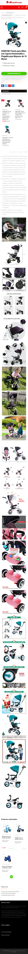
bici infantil (5, 82)
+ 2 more (11, 848)
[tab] (14, 91)
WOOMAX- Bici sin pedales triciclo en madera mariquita (19, 839)
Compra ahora (11, 876)
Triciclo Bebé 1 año (6, 834)
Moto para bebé (5, 864)
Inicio (2, 12)
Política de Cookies (5, 935)
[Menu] (2, 7)
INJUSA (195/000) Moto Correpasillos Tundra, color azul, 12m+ (7, 868)
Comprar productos (14, 73)
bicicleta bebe (11, 82)
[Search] (19, 7)
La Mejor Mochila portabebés (8, 893)
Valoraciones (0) (6, 93)
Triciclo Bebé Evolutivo (7, 15)
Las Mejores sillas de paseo (8, 895)
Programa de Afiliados (6, 931)
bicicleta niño (17, 82)
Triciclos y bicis (9, 12)
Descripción (5, 91)
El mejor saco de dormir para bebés (10, 891)
